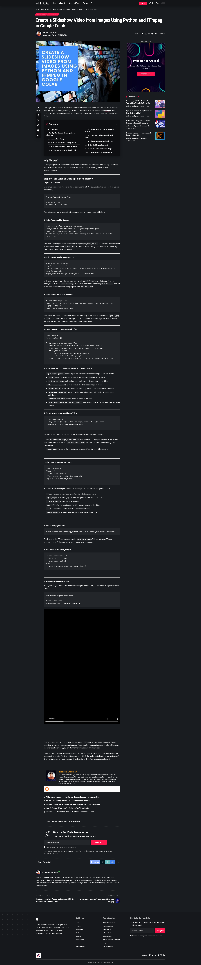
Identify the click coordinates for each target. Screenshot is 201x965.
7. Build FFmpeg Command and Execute (101, 141)
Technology (41, 14)
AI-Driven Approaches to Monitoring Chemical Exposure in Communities (72, 797)
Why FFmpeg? (53, 129)
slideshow (67, 821)
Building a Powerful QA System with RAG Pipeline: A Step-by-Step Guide (73, 804)
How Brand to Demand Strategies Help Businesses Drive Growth (70, 812)
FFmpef (54, 821)
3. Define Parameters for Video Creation (64, 146)
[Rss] (164, 955)
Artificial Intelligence (132, 106)
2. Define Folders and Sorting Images (63, 143)
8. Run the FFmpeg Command (98, 145)
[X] (149, 955)
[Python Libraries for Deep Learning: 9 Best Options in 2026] (160, 114)
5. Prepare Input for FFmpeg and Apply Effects (99, 130)
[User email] (47, 789)
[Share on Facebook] (142, 33)
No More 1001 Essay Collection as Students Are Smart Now (68, 801)
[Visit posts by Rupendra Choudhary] (38, 872)
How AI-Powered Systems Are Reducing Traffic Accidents (67, 808)
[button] (91, 3)
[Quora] (158, 955)
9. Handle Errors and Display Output (100, 149)
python (60, 821)
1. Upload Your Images (58, 139)
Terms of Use (67, 851)
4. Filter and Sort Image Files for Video (64, 150)
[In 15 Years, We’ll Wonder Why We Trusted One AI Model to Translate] (160, 104)
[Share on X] (145, 33)
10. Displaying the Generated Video (100, 152)
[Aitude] (42, 3)
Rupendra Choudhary (50, 32)
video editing (75, 821)
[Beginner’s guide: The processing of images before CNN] (160, 136)
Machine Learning (145, 126)
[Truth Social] (161, 955)
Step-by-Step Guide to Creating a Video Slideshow (60, 134)
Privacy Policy (103, 851)
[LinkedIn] (152, 955)
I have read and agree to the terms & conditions (60, 847)
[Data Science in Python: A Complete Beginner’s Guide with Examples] (160, 124)
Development (143, 138)
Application (53, 14)
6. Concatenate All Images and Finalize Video (99, 136)
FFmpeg (108, 110)
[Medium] (155, 955)
